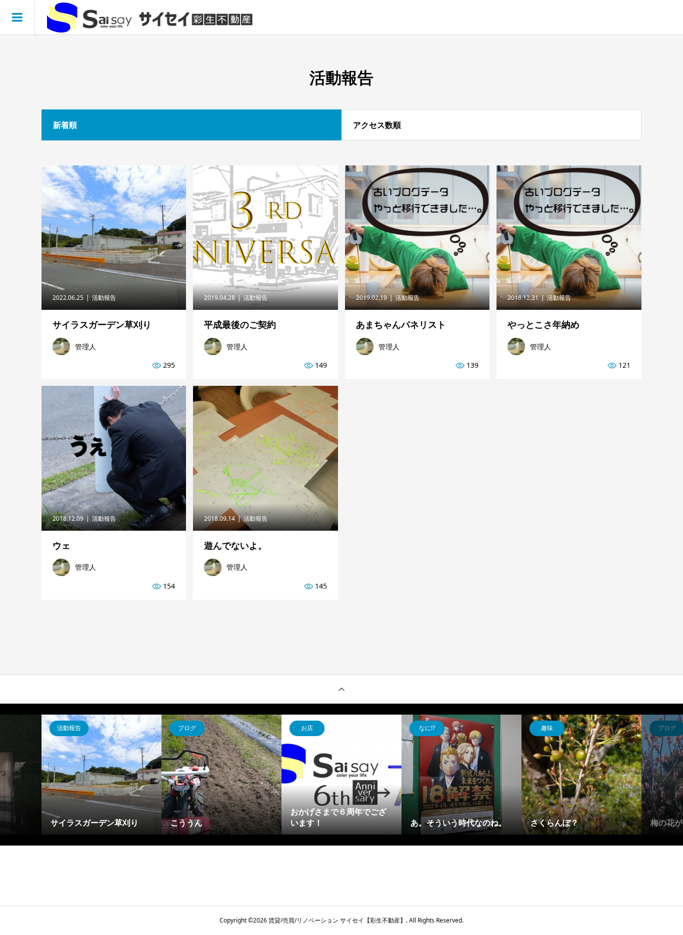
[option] (102, 775)
